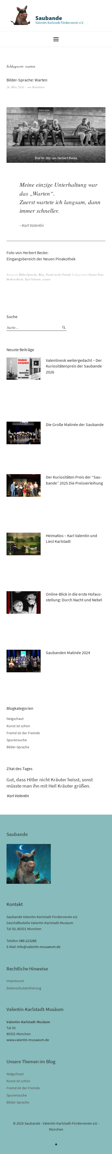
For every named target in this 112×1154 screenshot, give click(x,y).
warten (46, 279)
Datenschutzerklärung (24, 988)
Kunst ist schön (18, 726)
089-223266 (27, 940)
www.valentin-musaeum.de (28, 1039)
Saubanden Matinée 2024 (68, 652)
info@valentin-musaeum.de (38, 946)
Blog (41, 274)
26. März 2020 (15, 87)
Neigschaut (15, 718)
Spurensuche (17, 740)
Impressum (15, 980)
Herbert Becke (15, 279)
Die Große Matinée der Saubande (75, 424)
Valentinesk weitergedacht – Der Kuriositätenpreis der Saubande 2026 (74, 366)
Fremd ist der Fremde (58, 274)
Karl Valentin (33, 279)
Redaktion (38, 87)
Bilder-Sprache (28, 274)
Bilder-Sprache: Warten (27, 79)
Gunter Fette (96, 274)
